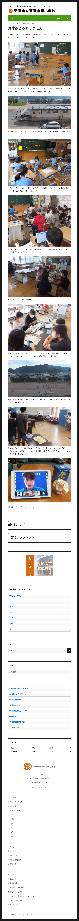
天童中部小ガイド (17, 700)
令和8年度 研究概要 (16, 887)
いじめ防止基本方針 (18, 711)
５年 (11, 624)
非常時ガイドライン (18, 694)
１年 (11, 601)
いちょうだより (62, 18)
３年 (11, 612)
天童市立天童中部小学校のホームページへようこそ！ (29, 6)
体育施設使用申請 (17, 722)
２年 (11, 607)
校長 (12, 507)
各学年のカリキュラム (19, 689)
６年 (11, 629)
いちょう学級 (15, 596)
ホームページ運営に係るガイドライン (22, 896)
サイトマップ (13, 905)
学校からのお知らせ (15, 802)
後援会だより (15, 705)
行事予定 (11, 847)
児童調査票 (14, 727)
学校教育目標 (13, 883)
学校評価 (13, 716)
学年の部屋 (12, 806)
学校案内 (11, 875)
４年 (11, 618)
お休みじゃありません (25, 28)
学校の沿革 (12, 879)
